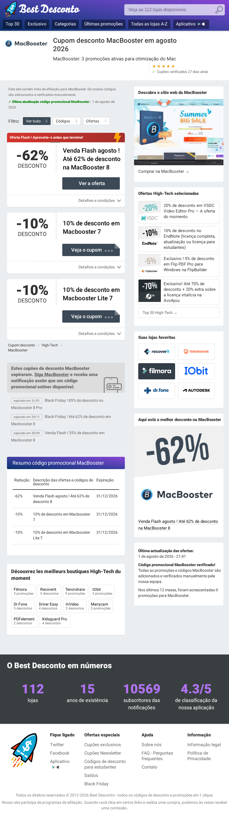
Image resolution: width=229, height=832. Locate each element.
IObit (102, 591)
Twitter (57, 744)
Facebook (59, 753)
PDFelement (24, 621)
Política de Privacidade (199, 755)
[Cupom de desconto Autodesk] (196, 391)
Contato (149, 767)
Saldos (91, 775)
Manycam (101, 606)
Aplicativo (185, 24)
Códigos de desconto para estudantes (105, 764)
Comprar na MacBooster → (163, 171)
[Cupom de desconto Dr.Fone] (156, 391)
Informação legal (204, 744)
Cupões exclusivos (102, 744)
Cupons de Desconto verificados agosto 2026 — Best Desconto (48, 10)
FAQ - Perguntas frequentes (157, 755)
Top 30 (12, 24)
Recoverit (49, 591)
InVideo (75, 606)
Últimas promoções (103, 24)
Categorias (65, 24)
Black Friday (96, 783)
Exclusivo (37, 24)
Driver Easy (49, 606)
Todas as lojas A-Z (149, 24)
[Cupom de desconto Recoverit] (156, 352)
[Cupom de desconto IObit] (196, 371)
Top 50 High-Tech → (160, 312)
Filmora (24, 591)
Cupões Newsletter (102, 753)
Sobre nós (151, 744)
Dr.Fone (23, 606)
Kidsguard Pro (55, 621)
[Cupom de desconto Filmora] (156, 371)
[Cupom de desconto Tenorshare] (196, 352)
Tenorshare (75, 591)
